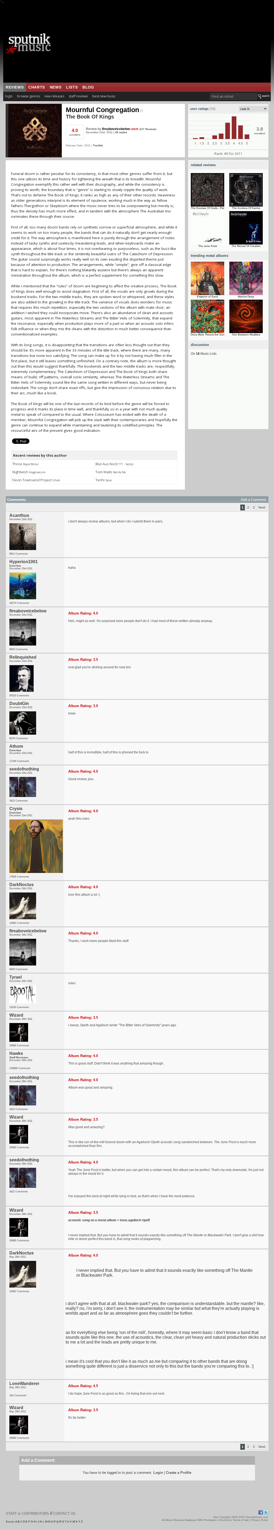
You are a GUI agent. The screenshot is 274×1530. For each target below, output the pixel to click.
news (55, 87)
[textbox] (233, 96)
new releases (54, 96)
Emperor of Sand (207, 296)
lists (72, 87)
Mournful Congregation (102, 109)
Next (261, 507)
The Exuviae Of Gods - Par (207, 208)
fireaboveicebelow (116, 129)
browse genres (28, 96)
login (9, 96)
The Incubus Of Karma (246, 208)
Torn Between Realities (246, 334)
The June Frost (207, 246)
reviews (15, 87)
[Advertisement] (165, 43)
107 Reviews (147, 129)
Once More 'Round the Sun (207, 334)
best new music (104, 96)
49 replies (121, 132)
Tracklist (98, 145)
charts (36, 87)
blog (88, 87)
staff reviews (78, 96)
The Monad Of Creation (246, 246)
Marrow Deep (246, 296)
